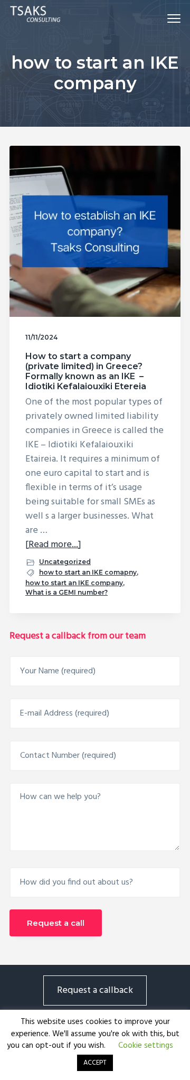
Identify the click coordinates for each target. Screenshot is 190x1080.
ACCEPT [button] (95, 1062)
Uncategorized (65, 562)
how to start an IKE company (74, 583)
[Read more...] (53, 545)
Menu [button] (161, 18)
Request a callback (95, 990)
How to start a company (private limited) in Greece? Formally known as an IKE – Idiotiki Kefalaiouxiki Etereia (85, 371)
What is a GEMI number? (66, 592)
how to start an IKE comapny (88, 572)
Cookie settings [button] (145, 1045)
